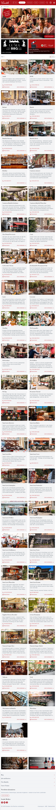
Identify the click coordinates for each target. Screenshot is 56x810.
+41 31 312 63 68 (35, 686)
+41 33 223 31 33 (35, 717)
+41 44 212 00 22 (8, 338)
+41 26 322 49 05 (8, 148)
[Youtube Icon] (4, 802)
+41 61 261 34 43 (7, 305)
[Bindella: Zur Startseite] (5, 2)
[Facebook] (7, 802)
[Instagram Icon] (2, 802)
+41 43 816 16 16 (7, 717)
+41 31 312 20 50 (7, 463)
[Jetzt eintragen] (5, 796)
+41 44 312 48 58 (8, 527)
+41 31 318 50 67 (35, 305)
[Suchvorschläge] (47, 2)
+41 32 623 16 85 (8, 212)
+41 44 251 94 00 (8, 623)
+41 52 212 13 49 (35, 212)
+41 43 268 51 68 (8, 686)
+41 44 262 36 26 (35, 495)
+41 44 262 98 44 (35, 116)
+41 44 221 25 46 (35, 148)
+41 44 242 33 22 (35, 338)
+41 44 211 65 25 (35, 527)
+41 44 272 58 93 (8, 495)
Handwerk (42, 2)
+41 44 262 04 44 (35, 560)
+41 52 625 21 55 (8, 274)
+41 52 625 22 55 (8, 560)
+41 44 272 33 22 (8, 748)
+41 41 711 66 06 (7, 400)
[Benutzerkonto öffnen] (51, 2)
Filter (2, 56)
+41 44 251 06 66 (35, 243)
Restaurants (22, 2)
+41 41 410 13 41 (7, 116)
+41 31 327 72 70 (8, 369)
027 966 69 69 (34, 592)
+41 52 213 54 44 (8, 592)
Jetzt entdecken (21, 87)
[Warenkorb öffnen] (54, 2)
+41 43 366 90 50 (35, 369)
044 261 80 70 (34, 463)
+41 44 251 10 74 (35, 623)
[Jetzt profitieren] (42, 763)
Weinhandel (29, 2)
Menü (16, 2)
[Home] (1, 6)
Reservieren (6, 87)
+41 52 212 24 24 (35, 400)
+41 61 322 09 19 (7, 243)
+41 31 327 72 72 (35, 274)
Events (36, 2)
